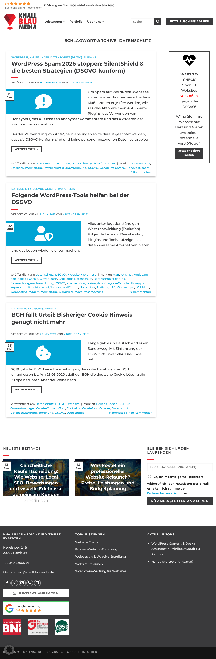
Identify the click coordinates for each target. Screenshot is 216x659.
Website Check (86, 542)
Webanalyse (125, 287)
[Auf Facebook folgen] (7, 583)
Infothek (89, 652)
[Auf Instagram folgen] (14, 583)
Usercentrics (75, 412)
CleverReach (48, 278)
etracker (72, 283)
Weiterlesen (26, 149)
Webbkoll (142, 287)
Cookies (104, 408)
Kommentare (141, 172)
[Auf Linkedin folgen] (37, 583)
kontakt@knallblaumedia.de (32, 572)
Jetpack (55, 287)
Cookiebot (66, 278)
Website (51, 188)
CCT (121, 404)
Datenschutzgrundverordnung (64, 167)
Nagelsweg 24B (15, 547)
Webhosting (19, 291)
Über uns (94, 21)
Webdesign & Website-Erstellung (100, 556)
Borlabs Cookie (27, 278)
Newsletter (87, 287)
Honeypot (133, 167)
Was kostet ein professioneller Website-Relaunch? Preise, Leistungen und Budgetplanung (108, 477)
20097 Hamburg (15, 552)
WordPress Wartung (89, 291)
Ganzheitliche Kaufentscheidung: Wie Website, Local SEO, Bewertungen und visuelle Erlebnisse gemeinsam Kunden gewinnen (36, 483)
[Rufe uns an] (29, 583)
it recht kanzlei (38, 287)
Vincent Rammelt (81, 82)
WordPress (19, 57)
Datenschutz (141, 163)
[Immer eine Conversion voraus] (20, 21)
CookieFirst (90, 408)
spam (146, 167)
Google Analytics (91, 283)
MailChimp (70, 287)
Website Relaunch (89, 564)
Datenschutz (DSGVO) (66, 57)
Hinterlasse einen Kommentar (130, 412)
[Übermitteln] (157, 21)
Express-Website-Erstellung (96, 549)
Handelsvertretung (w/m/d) (172, 561)
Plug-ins (90, 57)
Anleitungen (39, 57)
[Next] (142, 480)
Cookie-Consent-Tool (50, 408)
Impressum (18, 287)
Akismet (126, 274)
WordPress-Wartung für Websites (100, 571)
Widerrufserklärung (43, 291)
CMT (129, 404)
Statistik (102, 287)
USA (112, 287)
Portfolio (75, 21)
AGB (116, 274)
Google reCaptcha (112, 167)
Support (72, 652)
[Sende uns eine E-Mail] (22, 583)
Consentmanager (22, 408)
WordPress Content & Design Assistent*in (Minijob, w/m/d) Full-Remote (176, 549)
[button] (9, 649)
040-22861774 (19, 562)
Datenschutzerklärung (26, 167)
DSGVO (93, 167)
